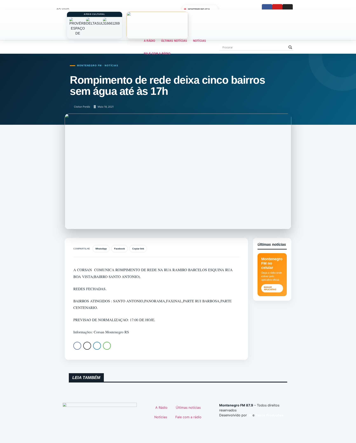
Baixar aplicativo (270, 288)
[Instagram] (287, 9)
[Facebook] (267, 9)
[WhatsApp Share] (107, 346)
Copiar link (138, 248)
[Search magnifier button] (290, 47)
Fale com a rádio (157, 53)
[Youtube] (277, 9)
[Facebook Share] (77, 346)
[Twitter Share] (87, 346)
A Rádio (149, 40)
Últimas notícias (174, 40)
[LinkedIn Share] (97, 346)
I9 (250, 415)
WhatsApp (101, 248)
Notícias (199, 40)
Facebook (119, 248)
